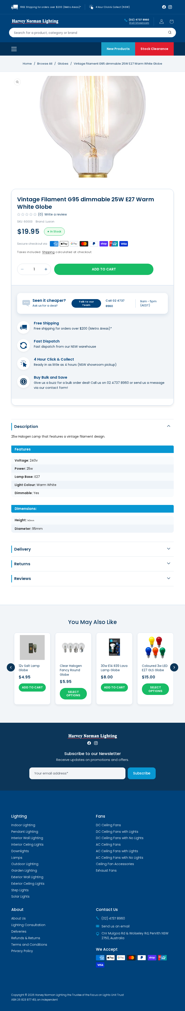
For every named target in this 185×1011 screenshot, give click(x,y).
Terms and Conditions (29, 944)
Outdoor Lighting (24, 864)
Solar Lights (20, 896)
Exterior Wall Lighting (27, 877)
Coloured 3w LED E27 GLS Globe (155, 668)
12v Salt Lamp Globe (29, 668)
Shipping (48, 252)
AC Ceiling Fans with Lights (117, 851)
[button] (171, 21)
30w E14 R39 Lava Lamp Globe (114, 668)
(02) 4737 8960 (139, 19)
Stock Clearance (154, 49)
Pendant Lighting (24, 831)
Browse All (44, 63)
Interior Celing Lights (27, 844)
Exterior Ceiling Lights (27, 883)
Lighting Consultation (28, 925)
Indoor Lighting (23, 825)
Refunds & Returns (25, 938)
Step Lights (20, 890)
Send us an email (116, 926)
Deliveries (18, 931)
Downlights (20, 851)
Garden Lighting (24, 870)
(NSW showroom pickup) (97, 364)
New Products (118, 49)
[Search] (170, 32)
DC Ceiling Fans (108, 825)
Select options (73, 694)
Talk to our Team (86, 303)
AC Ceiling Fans (108, 844)
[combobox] (92, 32)
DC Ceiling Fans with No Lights (119, 838)
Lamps (16, 857)
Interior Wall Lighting (27, 838)
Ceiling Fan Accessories (115, 864)
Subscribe (141, 773)
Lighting (19, 816)
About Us (18, 918)
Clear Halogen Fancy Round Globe (71, 670)
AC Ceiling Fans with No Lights (119, 857)
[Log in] (161, 21)
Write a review (55, 214)
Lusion (50, 221)
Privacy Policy (22, 951)
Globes (63, 63)
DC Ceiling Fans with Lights (117, 831)
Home (27, 63)
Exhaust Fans (106, 870)
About (17, 909)
